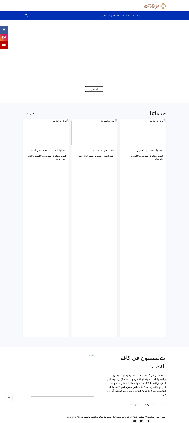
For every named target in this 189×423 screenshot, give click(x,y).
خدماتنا (163, 404)
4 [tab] (91, 342)
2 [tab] (94, 95)
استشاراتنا (150, 404)
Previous (176, 61)
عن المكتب (136, 15)
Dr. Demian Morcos (75, 417)
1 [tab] (96, 95)
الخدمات (125, 15)
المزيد (31, 113)
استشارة (94, 89)
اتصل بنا (103, 15)
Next (13, 61)
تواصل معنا (135, 404)
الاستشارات (114, 15)
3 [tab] (92, 95)
